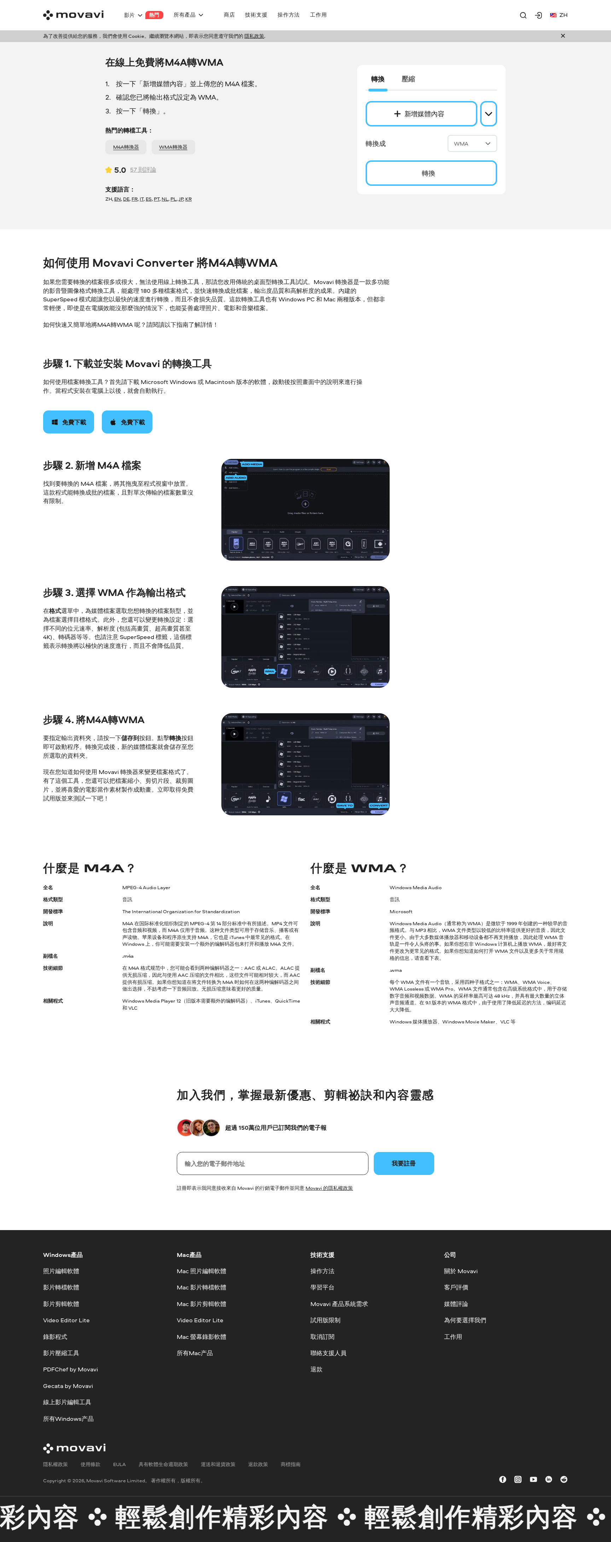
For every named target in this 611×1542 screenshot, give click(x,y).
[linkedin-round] (549, 1481)
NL (165, 199)
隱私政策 (254, 36)
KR (188, 199)
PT (156, 199)
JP (181, 199)
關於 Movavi (461, 1271)
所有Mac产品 (195, 1353)
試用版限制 (325, 1320)
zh (563, 15)
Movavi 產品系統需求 (339, 1304)
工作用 (453, 1336)
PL (173, 199)
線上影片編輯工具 (67, 1402)
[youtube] (533, 1481)
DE (126, 199)
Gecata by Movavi (68, 1386)
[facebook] (503, 1481)
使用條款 (90, 1464)
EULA (119, 1464)
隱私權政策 (55, 1464)
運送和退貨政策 (218, 1464)
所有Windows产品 (68, 1418)
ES (149, 199)
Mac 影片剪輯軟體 (201, 1304)
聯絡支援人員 (328, 1353)
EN (117, 199)
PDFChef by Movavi (70, 1369)
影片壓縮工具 (61, 1353)
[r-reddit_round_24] (564, 1481)
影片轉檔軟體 (61, 1287)
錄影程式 (55, 1336)
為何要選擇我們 (465, 1320)
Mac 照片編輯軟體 (201, 1271)
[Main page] (73, 15)
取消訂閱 (322, 1336)
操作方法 (322, 1271)
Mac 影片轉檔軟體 (201, 1287)
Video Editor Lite (66, 1320)
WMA (461, 143)
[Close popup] (563, 36)
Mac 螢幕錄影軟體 (201, 1336)
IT (142, 199)
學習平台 (322, 1287)
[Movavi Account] (538, 15)
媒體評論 (456, 1304)
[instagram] (518, 1481)
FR (135, 199)
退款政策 (258, 1464)
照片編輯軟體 (61, 1271)
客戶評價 (456, 1287)
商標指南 (291, 1464)
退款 (316, 1369)
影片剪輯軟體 (61, 1304)
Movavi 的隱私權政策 (329, 1188)
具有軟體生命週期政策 (163, 1464)
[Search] (523, 15)
